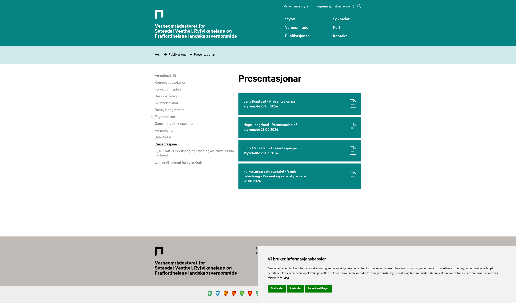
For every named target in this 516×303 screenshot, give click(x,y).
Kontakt (340, 36)
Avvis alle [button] (295, 288)
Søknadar (341, 20)
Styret (290, 20)
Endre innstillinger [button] (318, 288)
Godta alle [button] (277, 288)
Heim (158, 55)
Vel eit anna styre (296, 7)
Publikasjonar (297, 36)
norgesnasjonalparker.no (332, 7)
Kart (336, 28)
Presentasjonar (204, 55)
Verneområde (296, 28)
